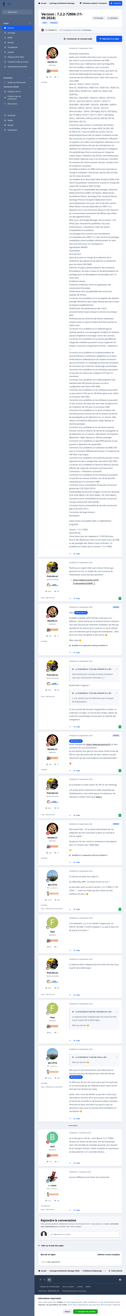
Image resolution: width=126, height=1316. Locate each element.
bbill (52, 1146)
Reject (67, 1311)
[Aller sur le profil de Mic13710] (52, 875)
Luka (49, 1262)
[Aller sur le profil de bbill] (52, 1137)
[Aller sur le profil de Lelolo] (52, 1176)
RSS (88, 1287)
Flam (52, 932)
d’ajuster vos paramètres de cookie (52, 1305)
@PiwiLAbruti (81, 612)
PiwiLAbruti (52, 576)
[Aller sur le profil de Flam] (52, 922)
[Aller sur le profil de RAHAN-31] (42, 30)
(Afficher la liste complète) (108, 1254)
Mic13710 (52, 885)
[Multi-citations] (70, 554)
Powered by (74, 1291)
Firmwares (86, 30)
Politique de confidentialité (49, 1287)
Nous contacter (68, 1287)
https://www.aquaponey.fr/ (98, 744)
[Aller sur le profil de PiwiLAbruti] (52, 567)
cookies (60, 1302)
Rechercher (12, 12)
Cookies (80, 1287)
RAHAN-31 (52, 30)
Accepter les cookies (86, 1311)
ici (115, 784)
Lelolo (53, 1185)
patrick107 (56, 1262)
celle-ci (99, 797)
